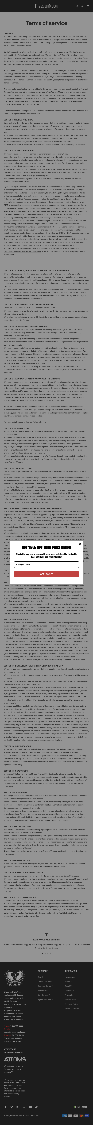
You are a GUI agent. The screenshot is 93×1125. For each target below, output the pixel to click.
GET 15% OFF (46, 574)
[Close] (80, 544)
